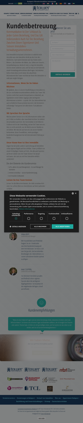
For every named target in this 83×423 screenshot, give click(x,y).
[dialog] (41, 211)
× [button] (75, 193)
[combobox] (73, 193)
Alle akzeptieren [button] (62, 226)
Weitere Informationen (27, 209)
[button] (18, 226)
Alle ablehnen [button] (40, 226)
